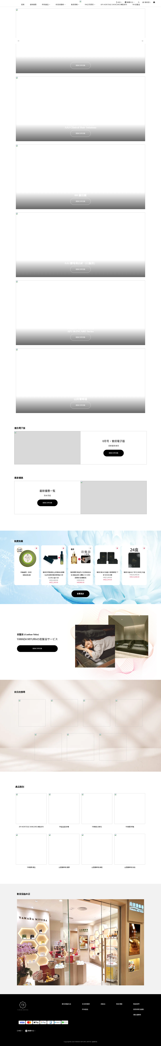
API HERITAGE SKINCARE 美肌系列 (114, 4)
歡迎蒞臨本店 (66, 1004)
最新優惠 (33, 4)
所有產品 (45, 4)
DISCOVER (82, 65)
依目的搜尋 (60, 4)
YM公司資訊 (89, 4)
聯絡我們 (136, 1004)
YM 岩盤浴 (136, 4)
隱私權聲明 (137, 1015)
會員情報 (74, 4)
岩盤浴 (103, 1004)
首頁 (22, 4)
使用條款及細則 (138, 1009)
